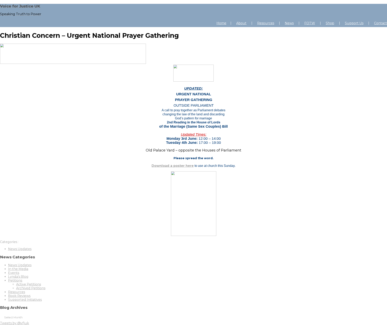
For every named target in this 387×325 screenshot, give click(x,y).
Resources (265, 23)
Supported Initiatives (25, 300)
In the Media (18, 269)
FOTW (309, 23)
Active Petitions (28, 284)
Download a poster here (173, 166)
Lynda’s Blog (18, 277)
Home (221, 23)
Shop (330, 23)
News (289, 23)
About (241, 23)
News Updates (19, 249)
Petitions (15, 280)
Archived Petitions (30, 288)
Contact (380, 23)
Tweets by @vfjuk (14, 323)
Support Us (354, 23)
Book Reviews (19, 296)
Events (13, 273)
